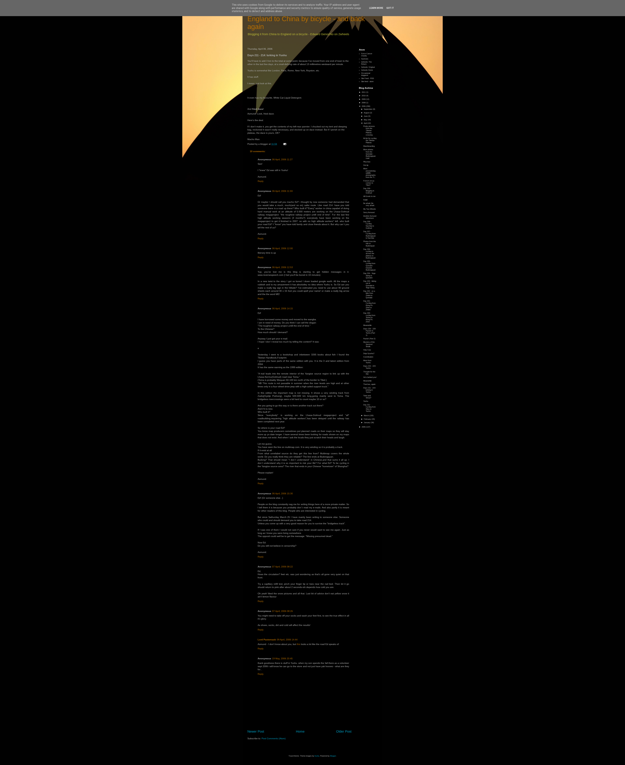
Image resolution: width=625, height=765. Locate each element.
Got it (390, 8)
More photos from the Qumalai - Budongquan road (369, 154)
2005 (364, 427)
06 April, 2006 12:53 (282, 267)
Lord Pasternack (267, 639)
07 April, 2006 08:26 (282, 611)
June (366, 116)
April (366, 123)
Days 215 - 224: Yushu (369, 367)
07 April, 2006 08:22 (282, 566)
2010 (364, 96)
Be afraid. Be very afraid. (369, 204)
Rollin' (365, 200)
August (367, 113)
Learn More (376, 8)
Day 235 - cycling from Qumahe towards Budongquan (369, 265)
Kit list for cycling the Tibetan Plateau (369, 140)
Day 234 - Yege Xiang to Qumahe (369, 275)
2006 (364, 106)
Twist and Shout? (367, 397)
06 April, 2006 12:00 (282, 248)
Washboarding (369, 146)
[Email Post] (284, 144)
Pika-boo (366, 162)
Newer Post (255, 731)
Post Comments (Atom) (274, 738)
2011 (364, 92)
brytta (317, 756)
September (368, 109)
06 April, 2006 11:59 (282, 191)
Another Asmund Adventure (369, 217)
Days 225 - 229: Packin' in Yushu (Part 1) (369, 332)
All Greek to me (369, 196)
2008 (364, 103)
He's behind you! (369, 377)
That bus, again (369, 384)
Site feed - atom (367, 81)
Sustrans (364, 59)
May (366, 120)
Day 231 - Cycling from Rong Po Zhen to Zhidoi (369, 305)
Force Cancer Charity (366, 55)
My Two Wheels (369, 209)
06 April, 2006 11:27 (282, 159)
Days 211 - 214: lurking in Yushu (369, 390)
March (366, 415)
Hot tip (365, 165)
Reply (261, 181)
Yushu (365, 401)
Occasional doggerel (365, 74)
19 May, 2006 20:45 (282, 658)
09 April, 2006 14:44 (287, 639)
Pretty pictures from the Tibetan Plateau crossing (369, 130)
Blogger (333, 756)
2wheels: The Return (366, 63)
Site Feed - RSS (367, 78)
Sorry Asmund (369, 212)
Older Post (344, 731)
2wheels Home (367, 70)
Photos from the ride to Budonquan (369, 243)
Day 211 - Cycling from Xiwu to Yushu (369, 408)
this (298, 644)
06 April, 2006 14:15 (282, 308)
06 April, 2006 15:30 (282, 493)
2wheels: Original (368, 67)
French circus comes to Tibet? (368, 183)
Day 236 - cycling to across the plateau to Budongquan (369, 253)
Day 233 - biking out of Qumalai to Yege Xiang (369, 284)
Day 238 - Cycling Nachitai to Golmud (368, 225)
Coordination (368, 357)
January (367, 422)
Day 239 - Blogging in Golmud (368, 190)
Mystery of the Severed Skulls (369, 344)
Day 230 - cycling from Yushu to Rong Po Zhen (369, 317)
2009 (364, 99)
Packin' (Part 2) (369, 339)
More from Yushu (367, 361)
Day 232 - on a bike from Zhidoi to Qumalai (369, 294)
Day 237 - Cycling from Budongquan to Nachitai (369, 234)
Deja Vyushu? (368, 353)
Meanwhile (367, 325)
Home (300, 731)
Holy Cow (367, 350)
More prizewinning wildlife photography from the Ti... (369, 173)
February (368, 419)
